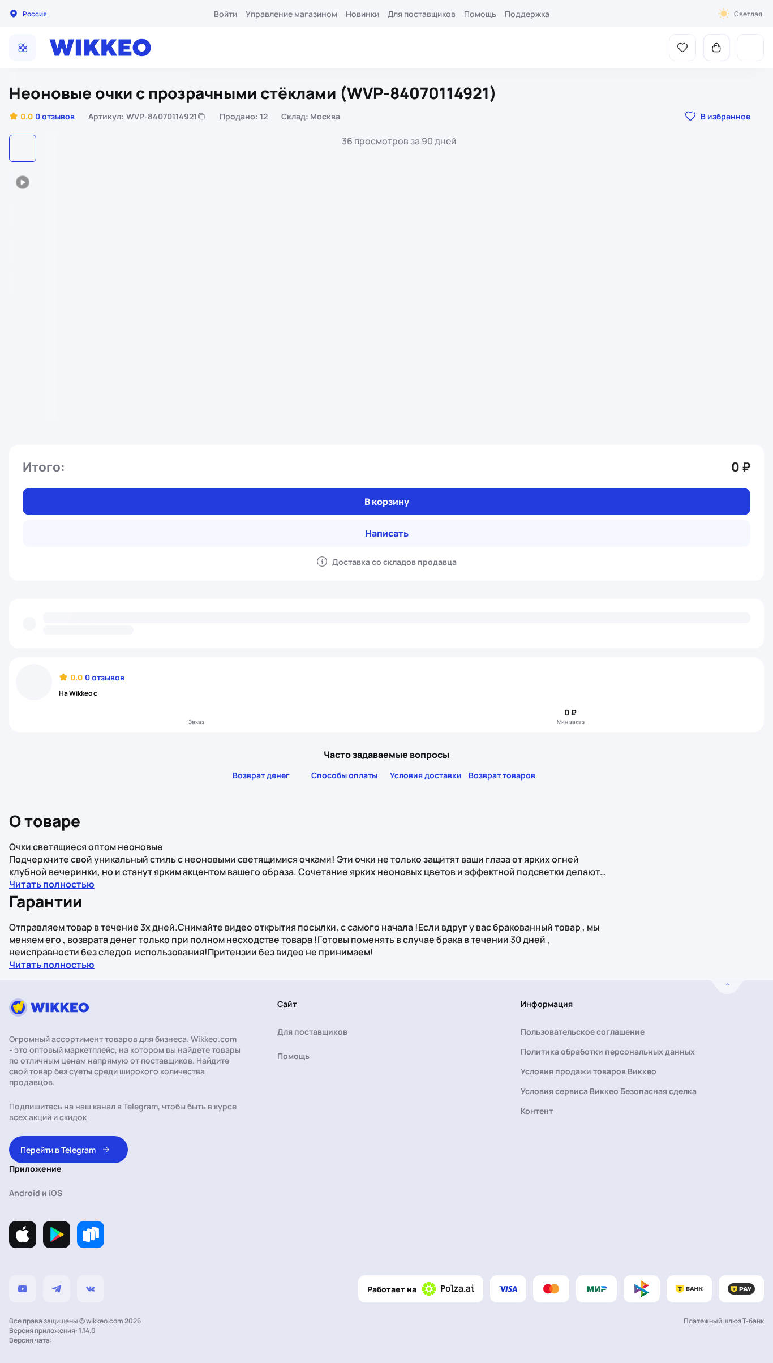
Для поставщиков (422, 13)
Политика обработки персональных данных (608, 1051)
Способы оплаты (344, 775)
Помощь (480, 13)
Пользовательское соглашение (583, 1031)
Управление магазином (291, 13)
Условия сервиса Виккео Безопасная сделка (609, 1091)
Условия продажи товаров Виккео (588, 1071)
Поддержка (527, 13)
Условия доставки (426, 775)
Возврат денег (261, 775)
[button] (42, 116)
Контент (537, 1110)
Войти (225, 13)
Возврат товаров (502, 775)
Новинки (362, 13)
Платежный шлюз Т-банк (724, 1321)
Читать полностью (52, 884)
